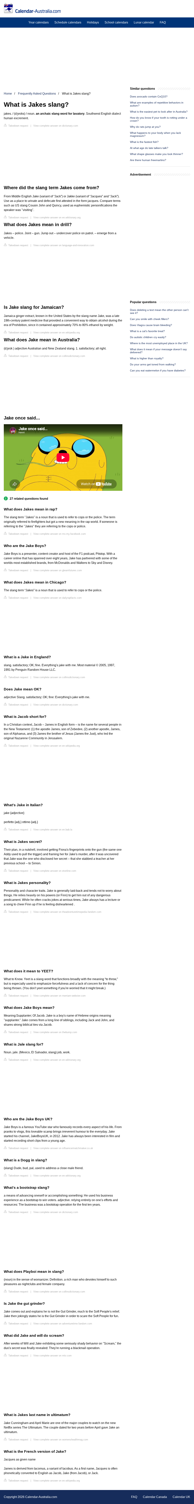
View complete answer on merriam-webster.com (59, 995)
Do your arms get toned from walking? (153, 364)
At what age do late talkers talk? (149, 147)
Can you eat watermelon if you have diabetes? (158, 370)
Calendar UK (181, 1497)
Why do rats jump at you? (145, 126)
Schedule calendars (67, 22)
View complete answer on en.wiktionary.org (57, 217)
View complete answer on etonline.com (54, 870)
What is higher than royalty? (146, 358)
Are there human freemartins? (148, 160)
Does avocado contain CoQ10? (148, 96)
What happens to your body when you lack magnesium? (155, 134)
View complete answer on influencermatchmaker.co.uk (63, 1148)
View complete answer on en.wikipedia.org (56, 332)
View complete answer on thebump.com (55, 1032)
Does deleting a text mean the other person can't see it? (159, 311)
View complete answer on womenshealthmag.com (60, 1439)
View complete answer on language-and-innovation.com (63, 245)
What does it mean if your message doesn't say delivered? (158, 351)
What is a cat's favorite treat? (147, 331)
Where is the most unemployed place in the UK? (159, 343)
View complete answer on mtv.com (52, 1355)
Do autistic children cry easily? (148, 337)
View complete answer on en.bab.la (52, 829)
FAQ (163, 22)
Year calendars (38, 22)
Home (8, 93)
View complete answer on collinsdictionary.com (59, 356)
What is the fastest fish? (144, 141)
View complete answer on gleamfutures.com (57, 570)
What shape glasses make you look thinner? (156, 154)
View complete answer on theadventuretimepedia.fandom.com (67, 911)
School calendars (116, 22)
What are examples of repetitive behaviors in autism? (156, 104)
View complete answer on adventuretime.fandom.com (62, 1323)
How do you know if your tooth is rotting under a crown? (158, 119)
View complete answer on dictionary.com (55, 125)
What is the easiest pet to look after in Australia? (159, 111)
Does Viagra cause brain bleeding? (151, 325)
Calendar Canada (155, 1497)
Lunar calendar (144, 22)
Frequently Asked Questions (37, 93)
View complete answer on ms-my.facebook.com (59, 533)
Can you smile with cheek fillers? (149, 319)
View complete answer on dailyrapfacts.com (57, 597)
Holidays (93, 22)
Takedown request (18, 125)
